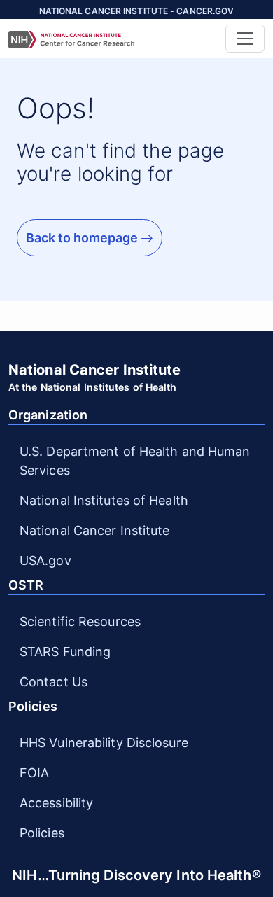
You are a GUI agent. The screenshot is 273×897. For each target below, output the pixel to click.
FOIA (34, 772)
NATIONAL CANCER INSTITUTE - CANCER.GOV (136, 11)
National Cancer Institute (95, 530)
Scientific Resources (80, 621)
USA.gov (45, 560)
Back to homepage (83, 237)
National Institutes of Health (104, 500)
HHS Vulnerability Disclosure (104, 742)
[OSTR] (113, 39)
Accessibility (56, 802)
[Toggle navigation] (245, 39)
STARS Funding (65, 651)
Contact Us (54, 681)
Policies (42, 833)
